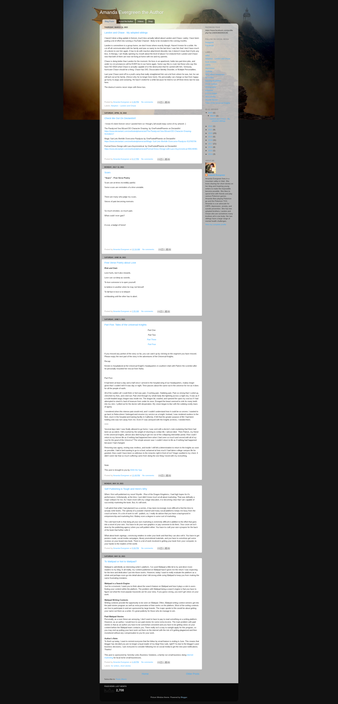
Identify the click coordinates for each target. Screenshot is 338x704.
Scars (107, 172)
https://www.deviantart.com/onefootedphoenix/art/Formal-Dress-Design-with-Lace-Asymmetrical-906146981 (150, 149)
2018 (210, 140)
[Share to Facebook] (166, 102)
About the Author (126, 21)
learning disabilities (213, 81)
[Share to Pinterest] (168, 102)
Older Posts (192, 673)
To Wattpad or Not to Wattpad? (120, 561)
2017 (210, 144)
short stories (125, 666)
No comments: (147, 102)
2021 (210, 130)
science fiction (211, 93)
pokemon (209, 90)
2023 (210, 113)
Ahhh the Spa (136, 470)
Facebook (209, 46)
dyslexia (208, 71)
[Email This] (158, 102)
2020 (210, 133)
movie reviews (211, 84)
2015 (210, 151)
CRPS (207, 65)
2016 (210, 147)
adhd (207, 55)
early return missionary (214, 74)
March (213, 116)
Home (145, 673)
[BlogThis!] (161, 102)
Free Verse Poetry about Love (120, 262)
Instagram (209, 42)
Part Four (152, 344)
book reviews (210, 62)
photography (210, 87)
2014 (210, 154)
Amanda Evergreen (216, 175)
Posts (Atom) (121, 679)
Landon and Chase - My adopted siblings (126, 32)
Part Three (151, 340)
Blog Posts (109, 21)
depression (210, 68)
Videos (141, 21)
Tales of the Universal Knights (217, 103)
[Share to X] (163, 102)
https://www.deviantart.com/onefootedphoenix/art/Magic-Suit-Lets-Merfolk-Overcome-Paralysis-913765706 (150, 141)
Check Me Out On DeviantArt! (120, 118)
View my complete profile (215, 225)
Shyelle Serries (211, 100)
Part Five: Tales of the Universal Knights (125, 324)
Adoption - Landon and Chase (123, 106)
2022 (210, 126)
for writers (115, 666)
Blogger (184, 697)
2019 (210, 137)
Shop (150, 21)
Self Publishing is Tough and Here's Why (125, 489)
